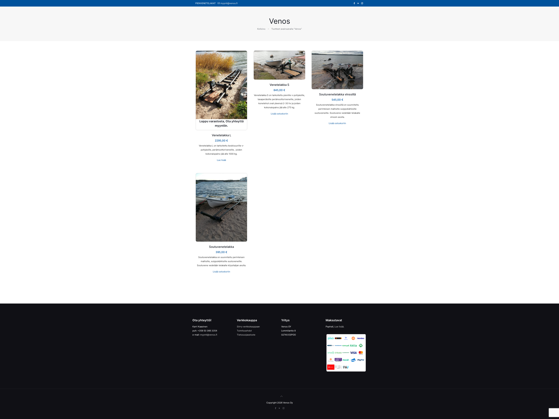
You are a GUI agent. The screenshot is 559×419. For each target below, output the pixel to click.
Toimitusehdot (244, 330)
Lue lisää (221, 160)
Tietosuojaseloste (246, 334)
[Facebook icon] (354, 3)
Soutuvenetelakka (221, 247)
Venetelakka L (221, 135)
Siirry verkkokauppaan (248, 326)
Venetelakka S (279, 85)
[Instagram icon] (362, 3)
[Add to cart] (301, 54)
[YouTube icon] (358, 3)
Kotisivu (261, 28)
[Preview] (243, 61)
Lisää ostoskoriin (279, 113)
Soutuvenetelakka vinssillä (337, 94)
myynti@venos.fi (229, 3)
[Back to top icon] (279, 395)
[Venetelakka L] (221, 85)
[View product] (243, 54)
